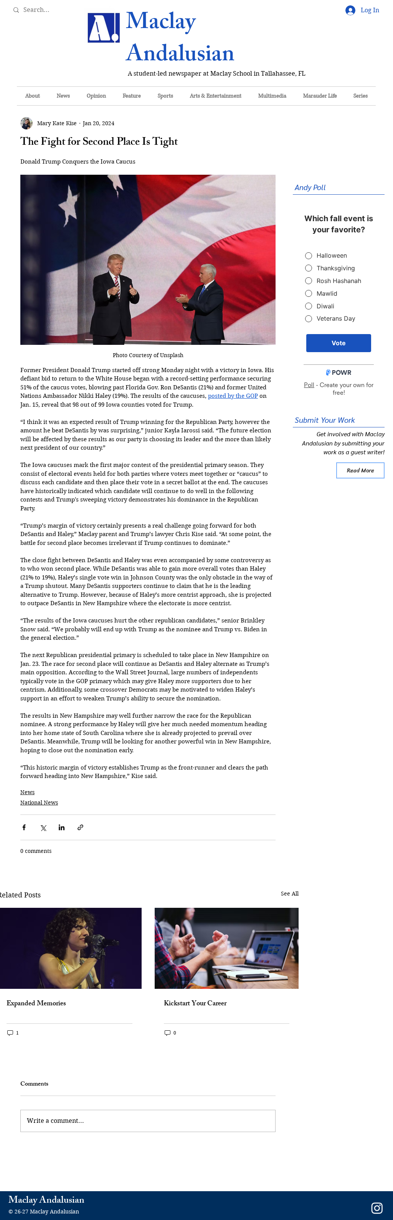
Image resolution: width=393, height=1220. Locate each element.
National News (39, 802)
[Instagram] (377, 1207)
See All (290, 893)
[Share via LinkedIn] (61, 827)
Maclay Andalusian (180, 40)
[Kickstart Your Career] (227, 948)
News (27, 792)
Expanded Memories (36, 1004)
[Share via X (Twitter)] (42, 827)
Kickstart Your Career (195, 1004)
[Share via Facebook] (24, 827)
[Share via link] (80, 827)
